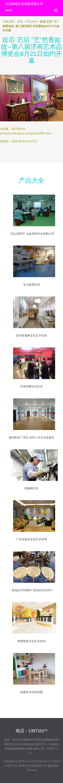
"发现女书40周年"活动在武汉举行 (31, 590)
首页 (20, 21)
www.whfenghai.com (38, 761)
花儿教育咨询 (31, 284)
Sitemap (31, 770)
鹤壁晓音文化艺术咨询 (32, 641)
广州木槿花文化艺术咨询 (31, 539)
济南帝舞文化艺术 (31, 386)
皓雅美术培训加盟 (31, 692)
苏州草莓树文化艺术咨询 (31, 335)
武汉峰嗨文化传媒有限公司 (30, 765)
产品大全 (31, 21)
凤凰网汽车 (31, 488)
